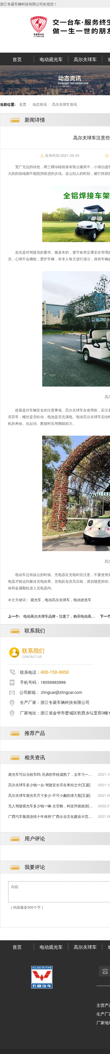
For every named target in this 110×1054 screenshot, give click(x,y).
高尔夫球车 (85, 59)
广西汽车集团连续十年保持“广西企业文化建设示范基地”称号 (50, 816)
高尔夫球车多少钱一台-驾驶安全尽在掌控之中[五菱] (49, 784)
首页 (17, 59)
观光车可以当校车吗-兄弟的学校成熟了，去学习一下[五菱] (50, 774)
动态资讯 (39, 104)
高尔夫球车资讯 (64, 104)
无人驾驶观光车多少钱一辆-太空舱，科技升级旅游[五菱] (50, 806)
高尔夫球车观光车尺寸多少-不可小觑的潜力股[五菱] (49, 795)
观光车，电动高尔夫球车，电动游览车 (60, 599)
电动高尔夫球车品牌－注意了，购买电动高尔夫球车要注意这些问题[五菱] (59, 619)
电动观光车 (51, 59)
